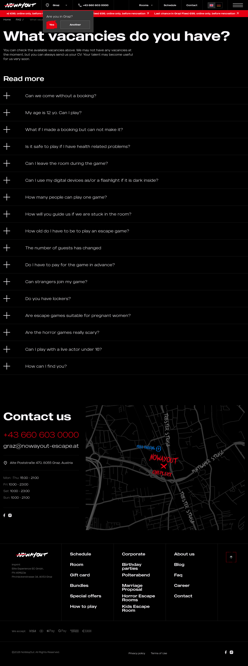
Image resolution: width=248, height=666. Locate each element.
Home (7, 19)
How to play (83, 606)
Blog (179, 564)
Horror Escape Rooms (138, 597)
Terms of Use (159, 653)
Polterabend (136, 574)
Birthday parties (132, 566)
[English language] (211, 5)
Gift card (80, 574)
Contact (191, 5)
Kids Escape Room (136, 608)
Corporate (133, 553)
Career (182, 585)
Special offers (85, 595)
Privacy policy (137, 653)
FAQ (19, 19)
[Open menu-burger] (238, 5)
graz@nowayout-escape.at (41, 445)
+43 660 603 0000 (95, 5)
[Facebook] (4, 515)
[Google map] (165, 467)
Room (76, 564)
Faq (178, 574)
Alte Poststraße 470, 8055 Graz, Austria (41, 463)
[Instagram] (10, 515)
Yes (51, 24)
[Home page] (20, 5)
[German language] (218, 5)
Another (75, 24)
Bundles (79, 585)
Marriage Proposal (132, 587)
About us (184, 553)
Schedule (170, 5)
